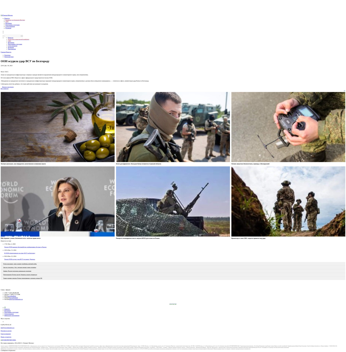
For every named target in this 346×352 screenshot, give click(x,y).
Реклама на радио (6, 331)
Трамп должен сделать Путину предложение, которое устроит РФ (22, 278)
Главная (3, 52)
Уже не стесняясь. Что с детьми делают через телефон (19, 267)
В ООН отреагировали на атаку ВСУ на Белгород (19, 253)
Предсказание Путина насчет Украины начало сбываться (20, 274)
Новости (7, 18)
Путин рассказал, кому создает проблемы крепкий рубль (20, 264)
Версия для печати (8, 87)
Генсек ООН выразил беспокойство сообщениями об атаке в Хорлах (25, 247)
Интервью (8, 23)
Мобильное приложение (11, 315)
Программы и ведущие (12, 25)
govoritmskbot (12, 296)
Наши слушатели (6, 337)
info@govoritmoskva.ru (16, 299)
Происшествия (8, 57)
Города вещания (6, 334)
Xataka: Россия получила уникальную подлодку (17, 271)
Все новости (4, 88)
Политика (7, 55)
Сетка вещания (10, 26)
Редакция (8, 28)
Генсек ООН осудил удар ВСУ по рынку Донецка (19, 259)
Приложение (12, 49)
